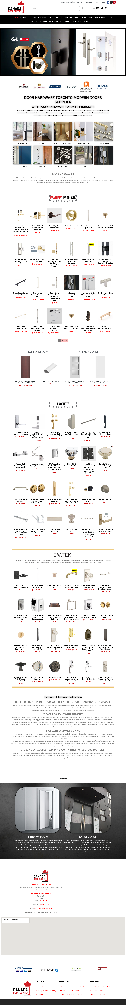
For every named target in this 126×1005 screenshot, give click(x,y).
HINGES (103, 167)
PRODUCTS (24, 17)
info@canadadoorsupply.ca (43, 908)
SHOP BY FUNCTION (38, 17)
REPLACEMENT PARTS (103, 17)
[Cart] (105, 7)
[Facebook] (108, 2)
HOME (16, 17)
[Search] (82, 8)
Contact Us (40, 994)
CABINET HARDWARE (104, 143)
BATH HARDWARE (63, 167)
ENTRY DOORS (86, 17)
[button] (3, 52)
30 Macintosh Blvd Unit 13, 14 (41, 894)
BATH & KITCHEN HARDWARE (83, 22)
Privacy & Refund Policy (46, 991)
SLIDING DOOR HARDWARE (63, 143)
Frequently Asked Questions (70, 994)
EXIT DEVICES (83, 167)
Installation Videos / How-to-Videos (73, 987)
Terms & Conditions (44, 987)
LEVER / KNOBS (43, 143)
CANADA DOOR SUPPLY (41, 884)
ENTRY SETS (22, 143)
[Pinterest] (114, 2)
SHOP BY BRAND (55, 17)
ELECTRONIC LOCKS (83, 143)
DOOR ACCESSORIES (39, 22)
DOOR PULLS (22, 167)
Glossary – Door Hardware (69, 991)
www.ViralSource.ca (81, 1001)
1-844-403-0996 (44, 905)
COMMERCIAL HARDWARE (59, 22)
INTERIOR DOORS (71, 17)
